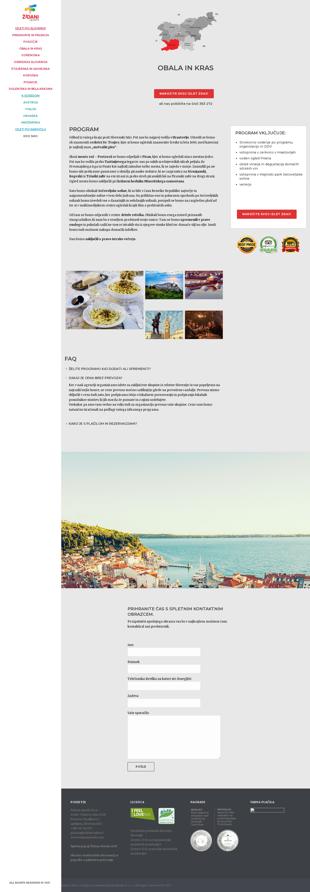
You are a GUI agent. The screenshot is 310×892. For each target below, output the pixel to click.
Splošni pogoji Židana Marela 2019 (94, 846)
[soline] (204, 285)
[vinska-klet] (204, 325)
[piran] (164, 285)
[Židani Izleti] (30, 12)
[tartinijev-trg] (164, 325)
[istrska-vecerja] (104, 300)
